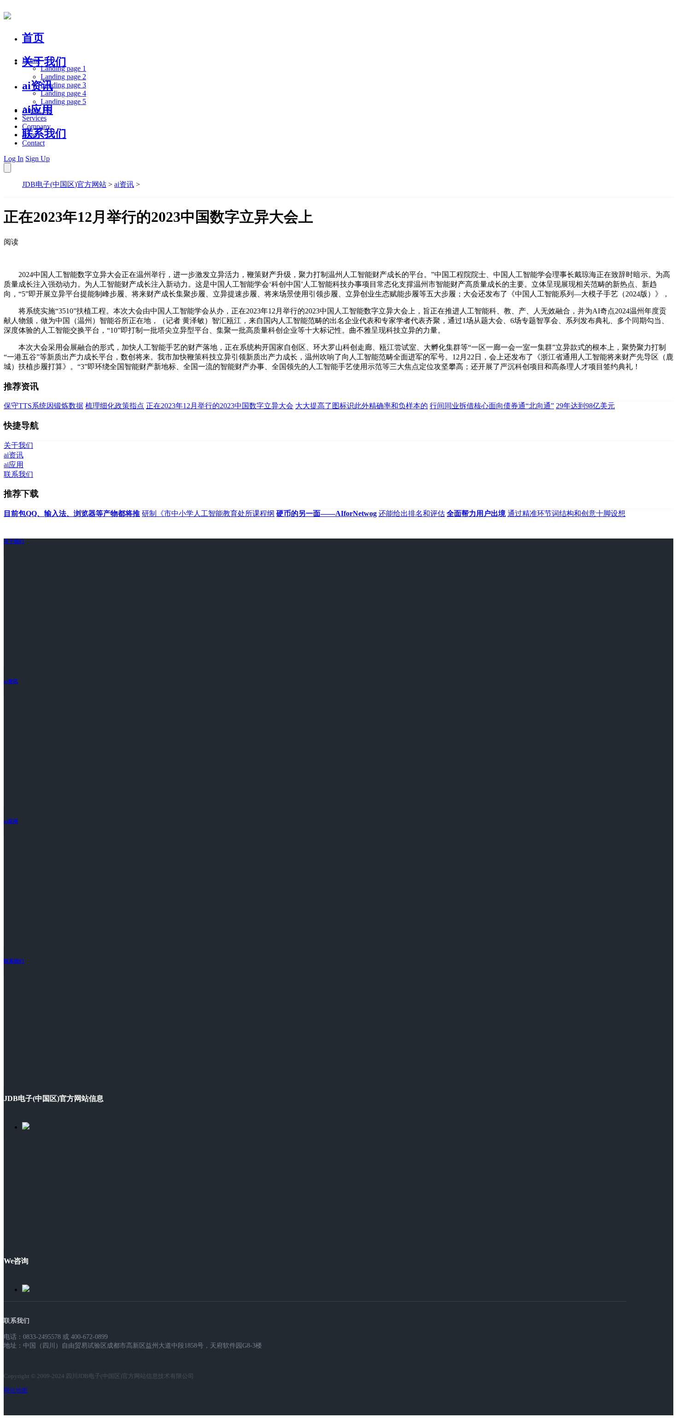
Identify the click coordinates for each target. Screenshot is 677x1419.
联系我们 (44, 133)
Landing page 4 (63, 93)
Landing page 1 (63, 68)
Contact (33, 143)
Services (34, 118)
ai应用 (11, 821)
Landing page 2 (63, 77)
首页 (33, 38)
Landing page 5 (63, 101)
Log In (13, 158)
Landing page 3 (63, 85)
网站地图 (16, 1390)
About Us (36, 110)
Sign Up (37, 158)
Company (36, 126)
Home (31, 60)
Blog (29, 135)
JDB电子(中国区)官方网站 (64, 184)
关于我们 (44, 62)
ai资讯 (37, 86)
